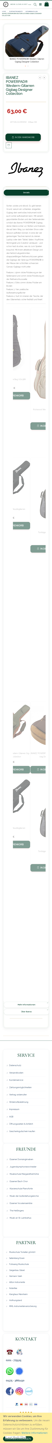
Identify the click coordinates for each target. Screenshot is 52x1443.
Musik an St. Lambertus (20, 1218)
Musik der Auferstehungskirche (24, 1196)
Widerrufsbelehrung (18, 1102)
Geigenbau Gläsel (17, 1270)
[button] (45, 31)
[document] (26, 1427)
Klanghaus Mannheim (18, 1294)
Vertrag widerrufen (18, 1094)
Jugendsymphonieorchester (22, 1167)
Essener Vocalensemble (20, 1203)
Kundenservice (16, 1080)
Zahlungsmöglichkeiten (20, 1087)
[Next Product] (44, 77)
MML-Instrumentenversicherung (23, 1306)
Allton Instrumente (17, 1282)
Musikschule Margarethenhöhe (24, 1174)
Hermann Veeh (15, 1276)
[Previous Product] (40, 77)
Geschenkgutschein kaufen (22, 1131)
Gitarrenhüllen (32, 11)
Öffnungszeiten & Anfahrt (21, 1124)
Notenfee (13, 1288)
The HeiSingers (16, 1210)
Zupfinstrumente (16, 11)
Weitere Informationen (34, 1432)
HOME (4, 11)
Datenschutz (15, 1065)
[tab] (26, 193)
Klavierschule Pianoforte (21, 1188)
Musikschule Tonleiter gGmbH (22, 1252)
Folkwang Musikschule (19, 1264)
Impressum (14, 1109)
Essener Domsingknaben (21, 1159)
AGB (11, 1116)
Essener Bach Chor (18, 1181)
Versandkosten (16, 1073)
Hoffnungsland (15, 1300)
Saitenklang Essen (17, 1258)
